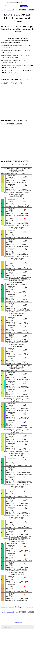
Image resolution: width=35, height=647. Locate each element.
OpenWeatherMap (28, 607)
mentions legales (17, 622)
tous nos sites (6, 627)
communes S (10, 10)
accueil (3, 10)
